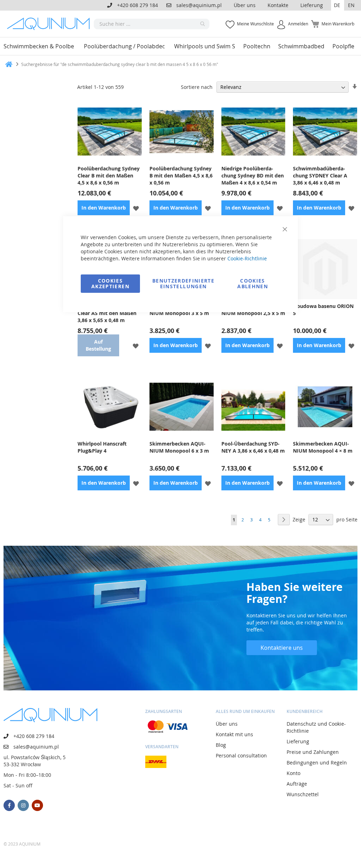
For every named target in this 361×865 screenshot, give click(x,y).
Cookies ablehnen (252, 283)
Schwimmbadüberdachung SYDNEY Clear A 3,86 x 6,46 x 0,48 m (320, 175)
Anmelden (298, 23)
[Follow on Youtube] (37, 805)
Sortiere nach (197, 87)
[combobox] (151, 24)
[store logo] (50, 24)
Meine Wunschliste (255, 23)
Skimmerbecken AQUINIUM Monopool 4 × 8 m (323, 447)
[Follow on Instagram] (23, 805)
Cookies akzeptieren (110, 283)
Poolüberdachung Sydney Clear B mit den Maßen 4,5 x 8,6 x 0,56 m (109, 175)
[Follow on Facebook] (9, 805)
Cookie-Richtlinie (247, 258)
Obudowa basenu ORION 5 (323, 309)
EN (351, 5)
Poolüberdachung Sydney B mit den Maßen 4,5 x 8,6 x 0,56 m (181, 175)
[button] (337, 5)
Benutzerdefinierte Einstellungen (183, 283)
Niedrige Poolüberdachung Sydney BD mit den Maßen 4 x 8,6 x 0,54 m (252, 175)
